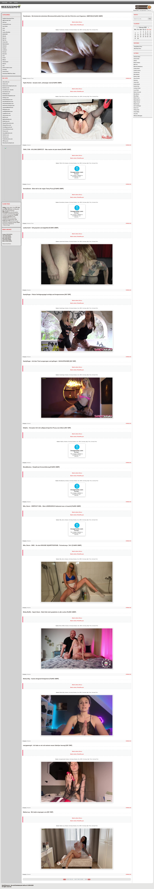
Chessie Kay (136, 72)
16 (143, 34)
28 (138, 38)
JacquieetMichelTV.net (8, 107)
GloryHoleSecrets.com (8, 101)
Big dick (17, 209)
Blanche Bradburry (138, 66)
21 (138, 36)
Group (13, 216)
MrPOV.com (5, 117)
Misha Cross (136, 98)
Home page (4, 2)
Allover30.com (6, 81)
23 (143, 36)
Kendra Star (136, 86)
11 (147, 33)
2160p (7, 207)
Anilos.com (5, 83)
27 (135, 38)
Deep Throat (15, 213)
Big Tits (4, 40)
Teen (4, 30)
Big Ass (4, 38)
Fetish (4, 57)
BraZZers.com (6, 87)
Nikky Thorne (137, 101)
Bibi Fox (136, 64)
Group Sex (5, 42)
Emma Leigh (137, 76)
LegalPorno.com (6, 113)
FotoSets (5, 69)
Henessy (136, 80)
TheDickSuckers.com (7, 138)
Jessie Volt (136, 82)
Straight (15, 222)
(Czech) (11, 89)
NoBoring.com (6, 121)
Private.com (5, 131)
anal (3, 209)
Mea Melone (136, 94)
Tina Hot (136, 113)
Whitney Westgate (138, 115)
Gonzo (10, 216)
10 (82, 879)
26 (150, 36)
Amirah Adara (137, 56)
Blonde (4, 36)
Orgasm (4, 47)
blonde (8, 210)
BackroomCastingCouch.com (9, 85)
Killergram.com (6, 109)
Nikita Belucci (137, 99)
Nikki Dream (136, 103)
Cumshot (9, 213)
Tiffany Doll (136, 109)
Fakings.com (6, 97)
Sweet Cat (136, 107)
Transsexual (5, 61)
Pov (14, 221)
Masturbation (6, 44)
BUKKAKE (5, 34)
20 (135, 36)
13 (135, 34)
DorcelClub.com (6, 91)
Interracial (13, 218)
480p (11, 207)
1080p (4, 207)
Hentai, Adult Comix (7, 67)
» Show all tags (6, 225)
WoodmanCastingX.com (8, 142)
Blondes (12, 210)
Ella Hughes (136, 74)
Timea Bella (136, 111)
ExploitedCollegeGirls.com (9, 95)
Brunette (5, 53)
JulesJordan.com (7, 115)
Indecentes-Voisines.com (8, 105)
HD (10, 218)
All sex (17, 207)
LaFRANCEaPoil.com (7, 111)
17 (145, 34)
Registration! (136, 10)
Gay (3, 65)
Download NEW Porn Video (9, 73)
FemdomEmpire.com (7, 99)
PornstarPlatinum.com (8, 129)
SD (7, 222)
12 (86, 879)
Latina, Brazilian (6, 32)
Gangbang (5, 216)
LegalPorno (5, 219)
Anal (4, 28)
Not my (149, 10)
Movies (4, 63)
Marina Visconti (137, 92)
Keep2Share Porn (138, 46)
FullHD (16, 215)
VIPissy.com (5, 140)
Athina (135, 60)
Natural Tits (6, 221)
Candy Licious (137, 70)
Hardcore (5, 218)
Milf (16, 219)
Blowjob (5, 212)
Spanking (10, 222)
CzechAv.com (6, 89)
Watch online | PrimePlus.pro (77, 24)
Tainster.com (6, 136)
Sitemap (16, 2)
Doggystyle (11, 215)
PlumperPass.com (7, 125)
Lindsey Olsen (137, 88)
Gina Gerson (137, 78)
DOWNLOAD (128, 78)
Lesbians (5, 49)
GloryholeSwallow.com (8, 103)
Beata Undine (137, 62)
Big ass (7, 209)
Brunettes (15, 212)
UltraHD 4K (11, 223)
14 (138, 34)
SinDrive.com (6, 135)
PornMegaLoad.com (7, 127)
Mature (4, 59)
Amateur (5, 45)
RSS (11, 2)
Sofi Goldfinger (137, 105)
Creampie (4, 213)
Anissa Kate (136, 58)
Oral (4, 55)
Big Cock (12, 209)
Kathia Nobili (137, 84)
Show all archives (6, 243)
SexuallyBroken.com (7, 133)
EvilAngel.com (6, 93)
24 (145, 36)
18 (147, 34)
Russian (4, 51)
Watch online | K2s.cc (77, 22)
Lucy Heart (136, 90)
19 (150, 34)
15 (140, 34)
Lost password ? (143, 10)
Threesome (5, 223)
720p (13, 207)
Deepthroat (5, 215)
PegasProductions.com (8, 123)
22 (140, 36)
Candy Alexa (137, 68)
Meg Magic (136, 96)
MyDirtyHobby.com (7, 119)
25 (147, 36)
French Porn (5, 71)
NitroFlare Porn (137, 48)
